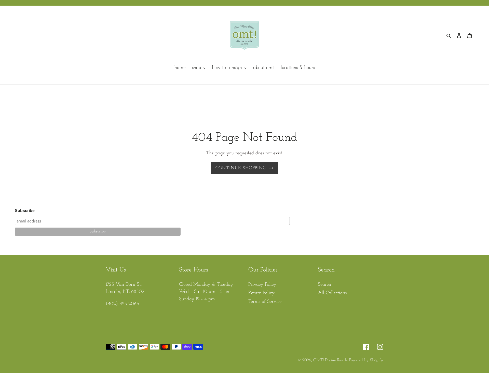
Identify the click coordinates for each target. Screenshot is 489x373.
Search (324, 284)
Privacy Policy (262, 284)
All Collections (332, 293)
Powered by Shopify (366, 360)
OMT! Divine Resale (330, 360)
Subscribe (25, 210)
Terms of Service (264, 301)
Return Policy (261, 293)
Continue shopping (240, 168)
